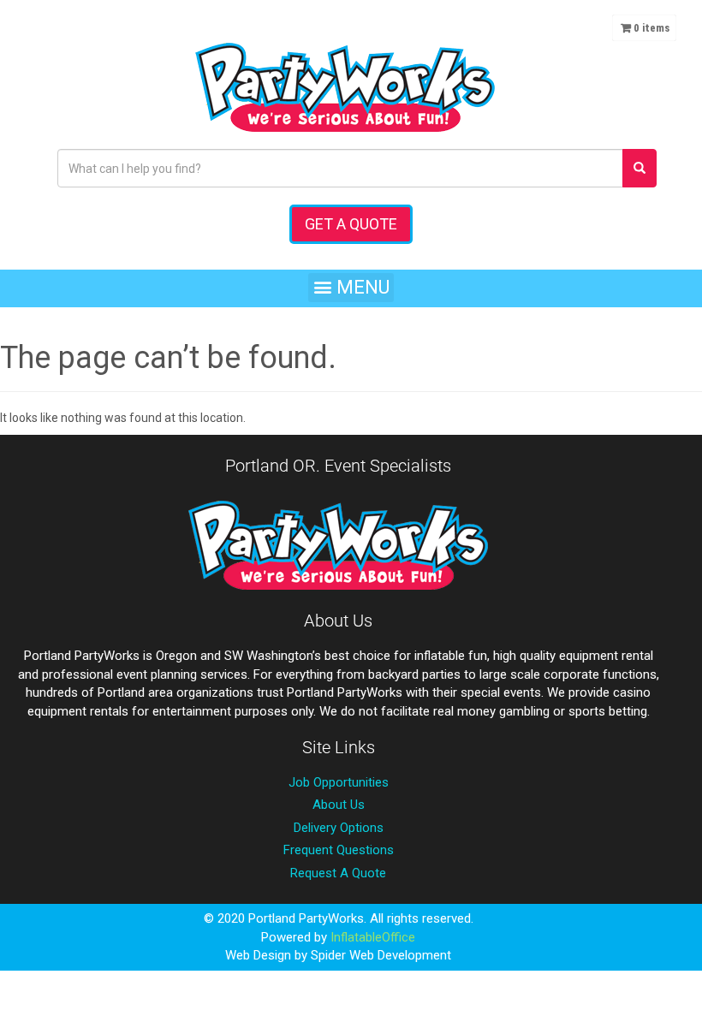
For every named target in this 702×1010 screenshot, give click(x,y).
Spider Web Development (381, 955)
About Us (338, 804)
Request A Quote (338, 873)
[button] (351, 287)
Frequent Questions (338, 850)
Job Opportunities (339, 782)
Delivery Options (339, 827)
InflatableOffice (372, 937)
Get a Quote (351, 224)
